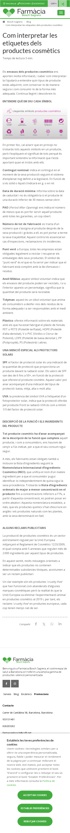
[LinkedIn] (60, 624)
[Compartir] (63, 4)
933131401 (9, 719)
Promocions (41, 694)
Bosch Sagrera (14, 21)
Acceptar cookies (35, 795)
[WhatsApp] (52, 624)
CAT (53, 3)
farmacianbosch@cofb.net (17, 732)
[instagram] (15, 683)
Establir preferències (35, 808)
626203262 (9, 726)
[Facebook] (36, 624)
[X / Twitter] (44, 624)
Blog (29, 21)
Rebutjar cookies (35, 821)
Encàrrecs (26, 694)
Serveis (7, 694)
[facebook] (6, 683)
